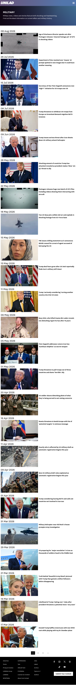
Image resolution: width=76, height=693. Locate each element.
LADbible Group (7, 671)
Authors (36, 674)
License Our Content (24, 674)
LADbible (5, 674)
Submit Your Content (63, 674)
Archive (36, 668)
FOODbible (21, 671)
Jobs (35, 661)
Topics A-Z (37, 671)
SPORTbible (6, 678)
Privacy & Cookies (8, 668)
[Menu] (73, 3)
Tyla (19, 664)
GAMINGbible (22, 661)
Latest (36, 664)
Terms (5, 664)
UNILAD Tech (21, 668)
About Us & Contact (23, 678)
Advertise (6, 661)
